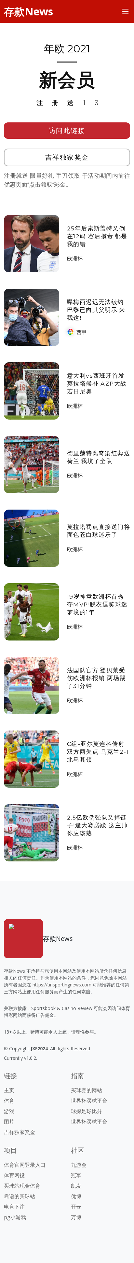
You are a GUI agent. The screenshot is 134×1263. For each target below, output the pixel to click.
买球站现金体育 (22, 1185)
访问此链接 (67, 130)
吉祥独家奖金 (67, 157)
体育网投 (14, 1175)
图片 (9, 1121)
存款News (28, 11)
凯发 (76, 1185)
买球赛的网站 (86, 1090)
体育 (9, 1100)
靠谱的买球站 (19, 1196)
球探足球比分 (86, 1111)
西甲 (81, 332)
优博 (76, 1196)
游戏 (9, 1111)
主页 (9, 1090)
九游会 (79, 1164)
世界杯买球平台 (89, 1100)
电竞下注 (14, 1206)
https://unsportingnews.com (62, 985)
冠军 (76, 1175)
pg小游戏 (15, 1217)
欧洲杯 (75, 258)
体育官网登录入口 (25, 1164)
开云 (76, 1206)
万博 (76, 1217)
